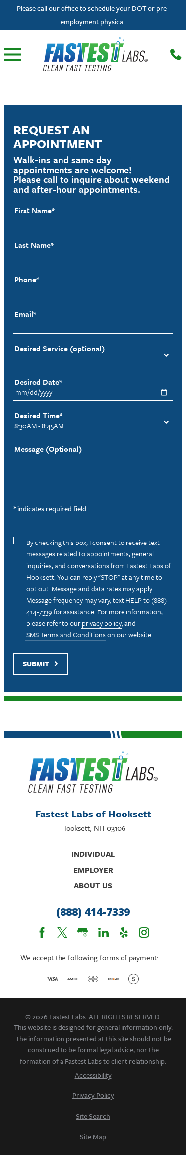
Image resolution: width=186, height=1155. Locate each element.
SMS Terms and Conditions (66, 634)
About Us (93, 885)
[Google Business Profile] (82, 932)
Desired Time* (38, 415)
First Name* (34, 210)
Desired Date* (38, 382)
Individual (93, 853)
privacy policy (102, 623)
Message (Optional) (48, 449)
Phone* (26, 279)
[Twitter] (62, 932)
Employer (93, 869)
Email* (25, 314)
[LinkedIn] (103, 932)
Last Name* (34, 245)
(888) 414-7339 (93, 912)
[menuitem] (92, 1075)
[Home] (95, 54)
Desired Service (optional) (59, 348)
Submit (36, 663)
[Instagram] (144, 932)
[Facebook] (42, 932)
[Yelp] (124, 932)
